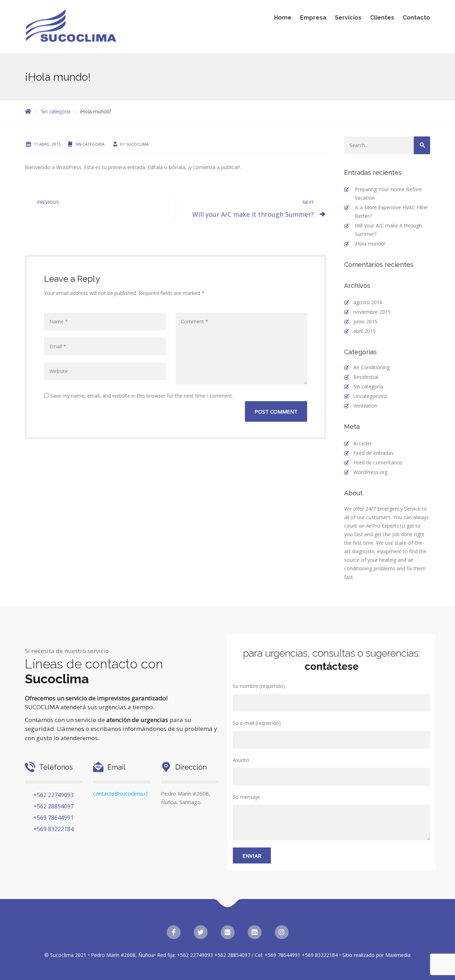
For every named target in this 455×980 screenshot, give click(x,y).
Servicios (348, 17)
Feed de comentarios (377, 462)
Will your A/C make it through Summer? (253, 214)
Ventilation (365, 405)
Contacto (416, 17)
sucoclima (137, 144)
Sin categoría (90, 144)
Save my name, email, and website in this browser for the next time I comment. (141, 395)
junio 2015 (365, 321)
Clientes (382, 17)
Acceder (362, 443)
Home (282, 17)
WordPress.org (370, 472)
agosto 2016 (367, 302)
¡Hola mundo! (370, 243)
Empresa (313, 17)
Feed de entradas (373, 452)
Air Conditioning (371, 367)
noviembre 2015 (372, 311)
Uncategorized (370, 396)
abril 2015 (364, 331)
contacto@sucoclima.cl (120, 793)
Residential (365, 376)
